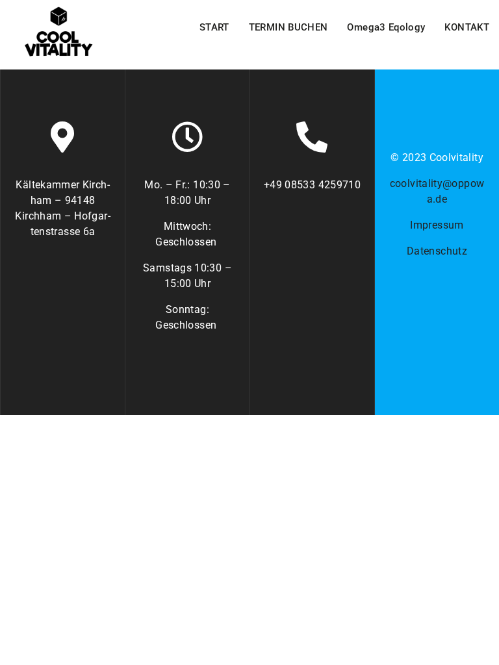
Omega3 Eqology (386, 27)
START (214, 27)
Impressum (436, 225)
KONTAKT (466, 27)
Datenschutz (437, 251)
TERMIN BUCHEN (288, 27)
